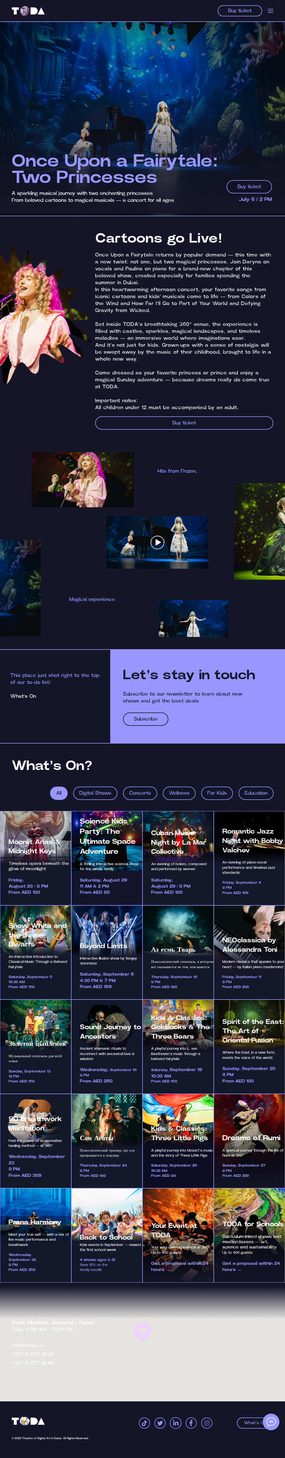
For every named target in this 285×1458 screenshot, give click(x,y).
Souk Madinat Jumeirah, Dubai (53, 1322)
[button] (157, 542)
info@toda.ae (28, 1345)
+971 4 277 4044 (33, 1363)
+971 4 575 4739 (33, 1354)
